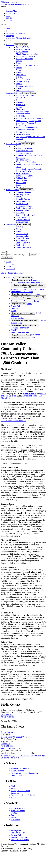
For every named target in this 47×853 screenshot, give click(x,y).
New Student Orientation (26, 162)
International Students (24, 176)
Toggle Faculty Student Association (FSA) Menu (28, 298)
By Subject (20, 98)
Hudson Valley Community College (15, 4)
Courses (19, 107)
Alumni (9, 40)
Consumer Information (25, 86)
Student (9, 29)
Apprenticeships (22, 141)
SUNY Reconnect (23, 173)
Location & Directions (25, 90)
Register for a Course (24, 151)
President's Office (23, 47)
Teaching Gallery (23, 236)
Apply (3, 732)
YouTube (29, 755)
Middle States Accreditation (27, 54)
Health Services (22, 203)
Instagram (13, 755)
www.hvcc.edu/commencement (13, 421)
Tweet (25, 699)
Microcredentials (22, 109)
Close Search (7, 257)
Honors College (22, 111)
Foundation (20, 63)
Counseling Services (24, 206)
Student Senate (22, 245)
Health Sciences (17, 771)
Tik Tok (23, 755)
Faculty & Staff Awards (25, 56)
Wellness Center (22, 210)
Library (9, 18)
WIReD (14, 813)
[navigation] (23, 7)
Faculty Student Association (27, 65)
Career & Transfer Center (26, 215)
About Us (10, 264)
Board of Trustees (23, 49)
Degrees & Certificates (25, 95)
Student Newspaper (24, 247)
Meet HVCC (21, 74)
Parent (8, 31)
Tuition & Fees (22, 178)
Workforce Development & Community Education (27, 128)
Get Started (20, 146)
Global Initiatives (23, 79)
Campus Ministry (23, 219)
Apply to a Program (24, 148)
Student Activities (23, 243)
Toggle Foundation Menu (21, 294)
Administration (22, 52)
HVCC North (21, 116)
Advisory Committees (24, 58)
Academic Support (23, 192)
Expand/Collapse (21, 45)
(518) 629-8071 (7, 714)
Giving (9, 15)
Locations (15, 815)
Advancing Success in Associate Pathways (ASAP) (29, 170)
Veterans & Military (24, 201)
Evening (19, 102)
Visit (8, 732)
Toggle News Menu (19, 304)
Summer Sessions (23, 114)
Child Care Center (23, 217)
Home (8, 262)
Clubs (18, 229)
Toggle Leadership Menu (21, 280)
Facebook (5, 755)
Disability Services (23, 199)
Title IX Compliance (19, 837)
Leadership (35, 280)
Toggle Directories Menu (21, 335)
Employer (10, 36)
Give (13, 732)
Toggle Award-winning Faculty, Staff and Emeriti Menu (28, 286)
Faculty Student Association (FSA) (25, 301)
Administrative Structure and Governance (27, 282)
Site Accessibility (18, 833)
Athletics (9, 20)
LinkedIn (37, 755)
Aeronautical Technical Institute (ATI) (31, 118)
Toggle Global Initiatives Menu (23, 313)
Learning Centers (23, 194)
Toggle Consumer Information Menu (25, 325)
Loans (18, 185)
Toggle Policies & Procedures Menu (25, 320)
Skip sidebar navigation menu (12, 273)
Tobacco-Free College (20, 840)
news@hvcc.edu (7, 717)
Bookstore (20, 213)
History (19, 77)
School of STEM (29, 393)
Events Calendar (17, 306)
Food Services (21, 240)
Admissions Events (23, 153)
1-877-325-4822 (7, 748)
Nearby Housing (22, 238)
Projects (19, 68)
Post (31, 699)
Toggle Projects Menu (20, 338)
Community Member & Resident (19, 38)
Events (18, 72)
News (18, 70)
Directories (10, 13)
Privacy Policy (17, 835)
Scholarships (21, 183)
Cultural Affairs (22, 234)
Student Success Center (25, 208)
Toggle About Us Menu (23, 277)
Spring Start (20, 105)
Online (18, 100)
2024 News (10, 268)
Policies (19, 84)
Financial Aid (21, 180)
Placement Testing (23, 160)
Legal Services (22, 222)
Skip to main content (9, 2)
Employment (16, 830)
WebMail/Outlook (18, 810)
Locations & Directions (20, 332)
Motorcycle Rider (23, 134)
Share (18, 699)
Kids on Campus (22, 132)
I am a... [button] (4, 24)
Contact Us (5, 744)
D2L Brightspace (18, 808)
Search (4, 252)
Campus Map (11, 11)
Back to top (6, 734)
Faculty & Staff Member (15, 33)
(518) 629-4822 (7, 746)
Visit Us (19, 88)
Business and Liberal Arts (21, 768)
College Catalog (22, 81)
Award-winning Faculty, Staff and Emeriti (27, 289)
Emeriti (19, 61)
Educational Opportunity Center (28, 121)
